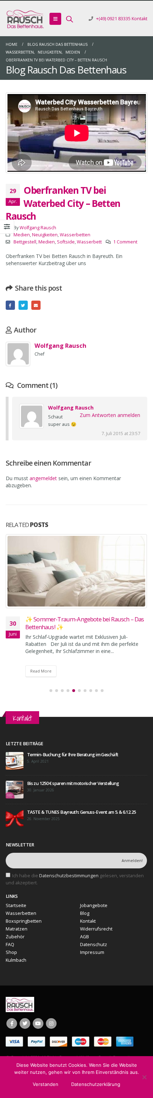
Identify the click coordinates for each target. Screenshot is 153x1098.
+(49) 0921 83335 (113, 19)
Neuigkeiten (45, 235)
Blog (84, 913)
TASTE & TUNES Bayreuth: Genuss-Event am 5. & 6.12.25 (81, 812)
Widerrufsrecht (96, 929)
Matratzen (16, 929)
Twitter (23, 305)
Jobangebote (93, 905)
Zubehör (15, 937)
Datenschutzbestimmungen (69, 876)
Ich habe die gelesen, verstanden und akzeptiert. (75, 879)
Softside (66, 242)
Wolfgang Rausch (38, 228)
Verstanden (45, 1084)
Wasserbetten (75, 235)
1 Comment (125, 242)
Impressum (92, 952)
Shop (11, 952)
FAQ (10, 944)
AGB (84, 937)
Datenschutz (93, 944)
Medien (22, 235)
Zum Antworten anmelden (110, 415)
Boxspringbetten (24, 921)
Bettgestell (25, 242)
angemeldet (43, 478)
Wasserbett (89, 242)
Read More (41, 671)
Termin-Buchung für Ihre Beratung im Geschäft (72, 755)
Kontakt (139, 19)
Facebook (10, 305)
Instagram (51, 1023)
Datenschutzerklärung (95, 1084)
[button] (51, 690)
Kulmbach (16, 960)
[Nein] (144, 1077)
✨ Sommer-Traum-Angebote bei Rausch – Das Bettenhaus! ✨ (84, 623)
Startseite (16, 905)
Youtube (38, 1023)
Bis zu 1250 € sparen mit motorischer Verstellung (73, 783)
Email (36, 305)
